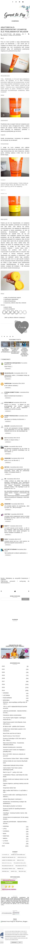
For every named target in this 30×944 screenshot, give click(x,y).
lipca (4, 828)
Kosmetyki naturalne (7, 857)
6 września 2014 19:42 (15, 446)
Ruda (6, 539)
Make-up (19, 860)
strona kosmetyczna (11, 392)
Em (5, 478)
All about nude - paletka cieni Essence (14, 726)
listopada (6, 695)
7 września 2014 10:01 (15, 526)
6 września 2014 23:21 (17, 503)
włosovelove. (9, 373)
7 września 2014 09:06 (16, 514)
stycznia (6, 843)
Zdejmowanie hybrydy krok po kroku (13, 765)
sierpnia (6, 826)
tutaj (6, 193)
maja (4, 833)
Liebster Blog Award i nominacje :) (12, 799)
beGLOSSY (21, 871)
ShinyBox (4, 871)
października (7, 697)
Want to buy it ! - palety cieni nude (12, 772)
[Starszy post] (28, 591)
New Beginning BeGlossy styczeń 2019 (5, 350)
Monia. (6, 446)
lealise (6, 426)
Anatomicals (4, 35)
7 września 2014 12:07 (14, 539)
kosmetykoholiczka (11, 415)
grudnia (6, 693)
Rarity (6, 526)
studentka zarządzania (12, 363)
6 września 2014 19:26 (16, 426)
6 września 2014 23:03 (16, 467)
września (6, 700)
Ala (5, 437)
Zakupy (13, 871)
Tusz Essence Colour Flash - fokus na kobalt (15, 758)
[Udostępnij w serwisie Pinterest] (13, 337)
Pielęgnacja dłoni (6, 865)
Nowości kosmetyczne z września (12, 747)
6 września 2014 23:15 (13, 478)
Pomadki (19, 868)
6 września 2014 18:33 (18, 383)
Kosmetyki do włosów (15, 35)
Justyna (7, 514)
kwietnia (6, 836)
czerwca (6, 831)
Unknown (7, 458)
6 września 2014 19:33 (13, 437)
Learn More (14, 942)
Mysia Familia (8, 402)
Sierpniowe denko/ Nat (9, 787)
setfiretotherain (10, 549)
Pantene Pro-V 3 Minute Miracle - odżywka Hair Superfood (15, 351)
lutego (5, 840)
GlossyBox (4, 854)
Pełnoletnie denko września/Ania (12, 715)
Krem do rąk (21, 857)
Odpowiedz (8, 368)
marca (5, 838)
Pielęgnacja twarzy (7, 868)
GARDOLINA (7, 383)
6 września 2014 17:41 (20, 373)
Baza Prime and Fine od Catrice (12, 733)
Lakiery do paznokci (7, 860)
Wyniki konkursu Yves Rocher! (11, 736)
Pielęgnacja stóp (20, 865)
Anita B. (6, 467)
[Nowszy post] (1, 591)
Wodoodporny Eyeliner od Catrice (12, 806)
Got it (20, 942)
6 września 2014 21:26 (17, 458)
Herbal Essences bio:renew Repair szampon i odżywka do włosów (24, 352)
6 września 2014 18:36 (19, 402)
